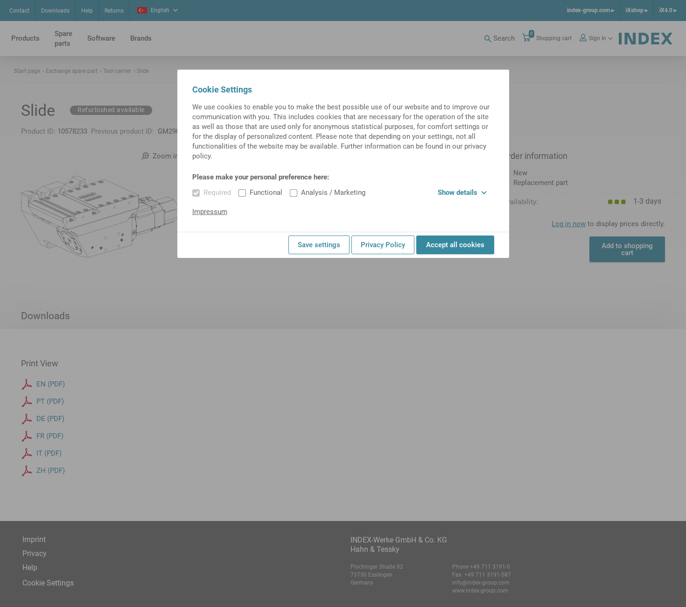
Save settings (319, 245)
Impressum (209, 211)
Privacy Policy (383, 245)
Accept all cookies (455, 245)
